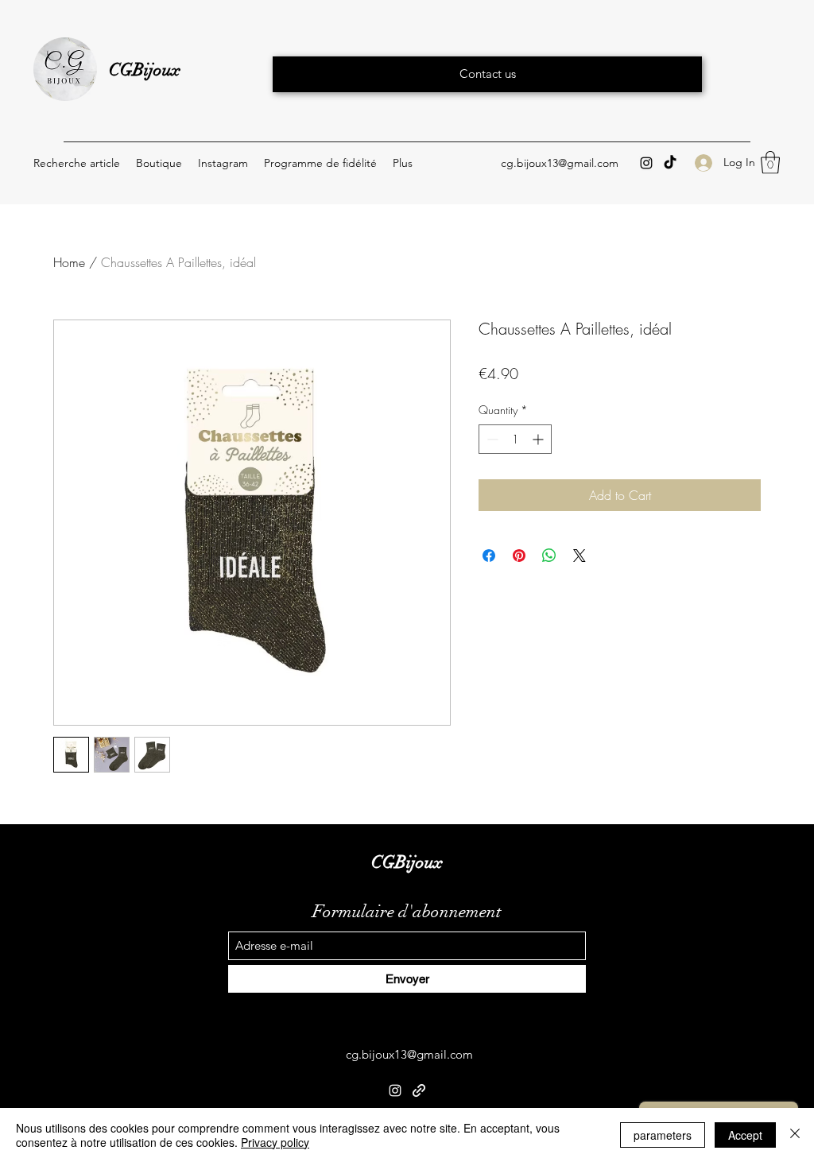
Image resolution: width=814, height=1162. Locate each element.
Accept (745, 1135)
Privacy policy (275, 1142)
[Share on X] (579, 555)
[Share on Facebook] (488, 555)
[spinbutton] (515, 439)
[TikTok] (670, 163)
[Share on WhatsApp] (549, 555)
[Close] (794, 1135)
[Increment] (539, 439)
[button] (770, 162)
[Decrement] (491, 439)
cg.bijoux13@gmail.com (559, 163)
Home (69, 262)
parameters (663, 1135)
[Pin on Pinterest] (519, 555)
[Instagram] (646, 163)
